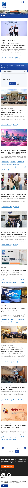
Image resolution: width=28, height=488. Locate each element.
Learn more (18, 482)
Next (22, 448)
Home (2, 13)
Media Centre (8, 13)
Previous (6, 448)
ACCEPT (4, 485)
